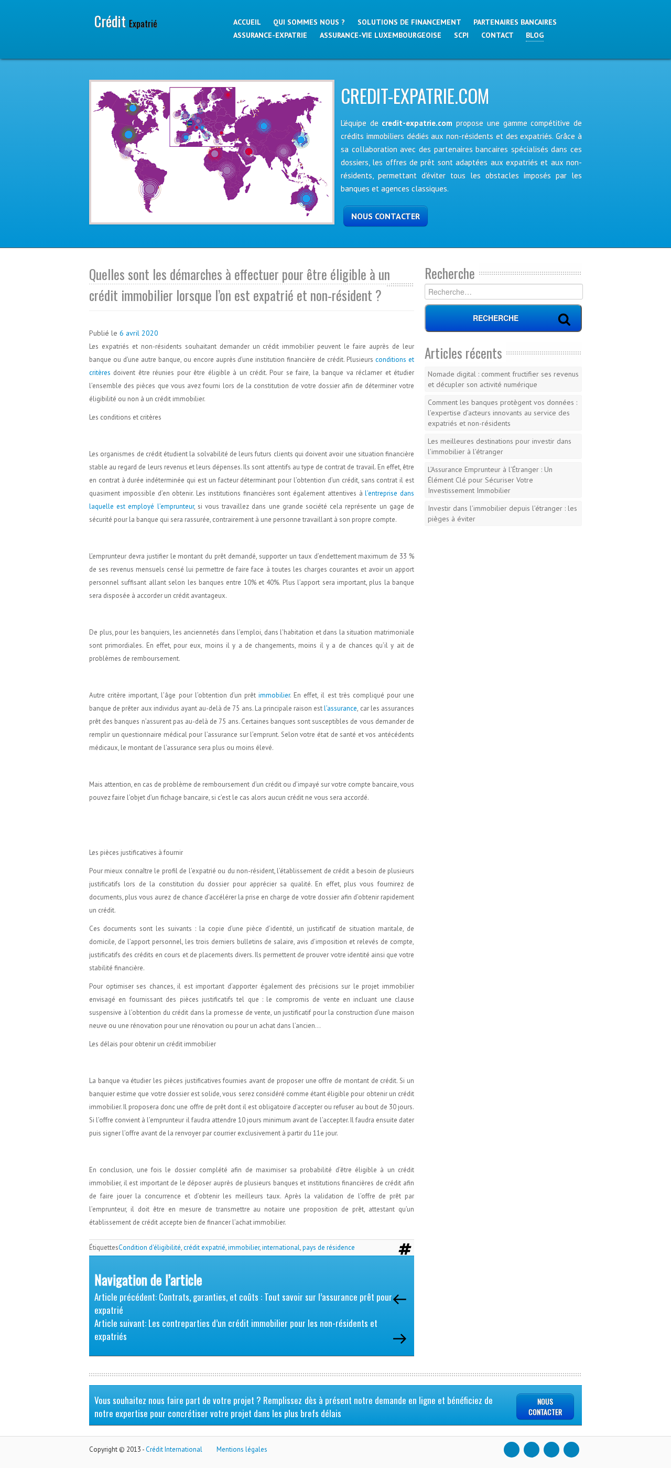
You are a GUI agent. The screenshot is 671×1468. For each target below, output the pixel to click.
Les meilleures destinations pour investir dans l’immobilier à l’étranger (499, 446)
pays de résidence (328, 1247)
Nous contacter (385, 216)
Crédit (125, 20)
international (281, 1247)
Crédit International (174, 1449)
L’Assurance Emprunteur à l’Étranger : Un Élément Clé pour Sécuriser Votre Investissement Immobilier (490, 480)
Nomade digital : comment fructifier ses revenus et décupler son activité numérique (503, 379)
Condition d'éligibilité (149, 1247)
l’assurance (340, 708)
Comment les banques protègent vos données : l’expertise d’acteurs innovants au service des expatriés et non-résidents (502, 413)
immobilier (274, 695)
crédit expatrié (204, 1247)
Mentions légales (242, 1449)
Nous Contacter (545, 1406)
